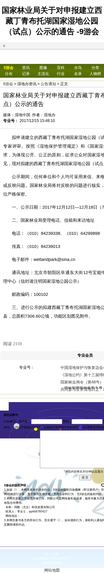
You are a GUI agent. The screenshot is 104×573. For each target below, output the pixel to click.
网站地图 (52, 570)
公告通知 (48, 84)
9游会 (9, 68)
